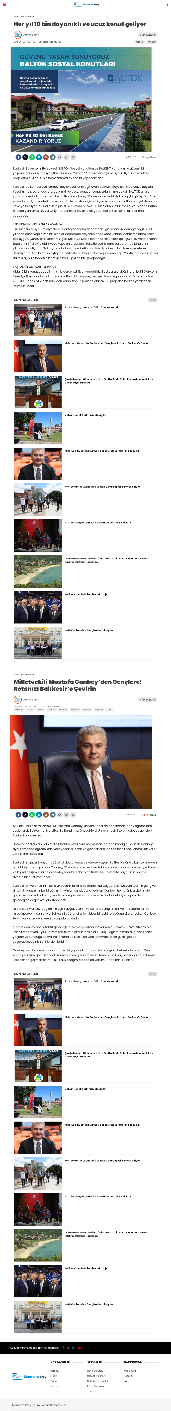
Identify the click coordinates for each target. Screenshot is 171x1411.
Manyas (87, 709)
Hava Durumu (95, 1370)
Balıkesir (139, 41)
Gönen (51, 709)
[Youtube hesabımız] (79, 1348)
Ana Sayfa (130, 1370)
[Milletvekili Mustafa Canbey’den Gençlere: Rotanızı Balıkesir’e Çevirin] (38, 371)
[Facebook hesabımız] (63, 1348)
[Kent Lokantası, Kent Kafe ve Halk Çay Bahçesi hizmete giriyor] (38, 515)
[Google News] (149, 157)
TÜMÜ (153, 299)
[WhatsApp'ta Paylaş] (32, 157)
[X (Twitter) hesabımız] (68, 1348)
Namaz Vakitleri (96, 1376)
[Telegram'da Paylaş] (39, 157)
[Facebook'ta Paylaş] (18, 157)
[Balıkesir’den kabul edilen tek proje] (38, 622)
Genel (40, 709)
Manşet (152, 41)
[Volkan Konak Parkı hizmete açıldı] (38, 443)
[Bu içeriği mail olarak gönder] (46, 157)
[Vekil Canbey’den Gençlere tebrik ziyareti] (38, 658)
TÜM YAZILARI (148, 34)
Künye (127, 1381)
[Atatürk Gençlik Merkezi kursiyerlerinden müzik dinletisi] (38, 551)
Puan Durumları (96, 1386)
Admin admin (31, 34)
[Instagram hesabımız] (73, 1348)
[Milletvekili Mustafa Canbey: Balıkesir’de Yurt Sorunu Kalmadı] (38, 479)
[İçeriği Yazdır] (53, 157)
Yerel (109, 709)
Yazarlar (128, 1376)
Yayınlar (91, 1391)
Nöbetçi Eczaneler (97, 1381)
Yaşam (99, 709)
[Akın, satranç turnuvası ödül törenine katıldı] (38, 335)
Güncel (63, 709)
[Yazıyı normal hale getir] (73, 157)
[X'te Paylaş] (25, 157)
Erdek (31, 709)
